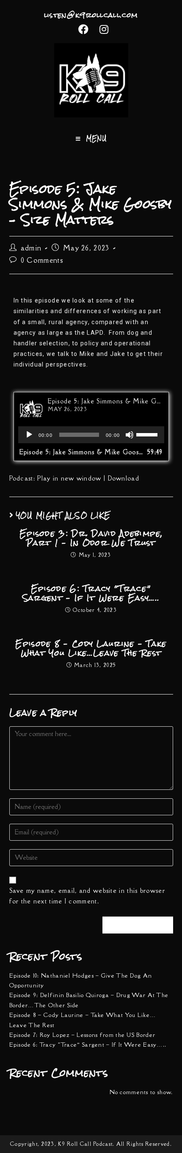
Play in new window (69, 478)
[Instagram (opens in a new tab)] (101, 29)
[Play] (29, 435)
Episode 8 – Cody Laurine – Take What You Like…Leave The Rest (90, 648)
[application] (91, 434)
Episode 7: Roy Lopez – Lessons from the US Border (82, 1035)
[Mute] (129, 435)
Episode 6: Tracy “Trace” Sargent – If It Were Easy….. (91, 593)
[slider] (148, 434)
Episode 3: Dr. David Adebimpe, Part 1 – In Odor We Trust (91, 538)
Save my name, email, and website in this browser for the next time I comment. (87, 895)
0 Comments (42, 260)
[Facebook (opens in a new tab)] (83, 29)
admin (31, 248)
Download (123, 478)
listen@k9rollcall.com (91, 15)
